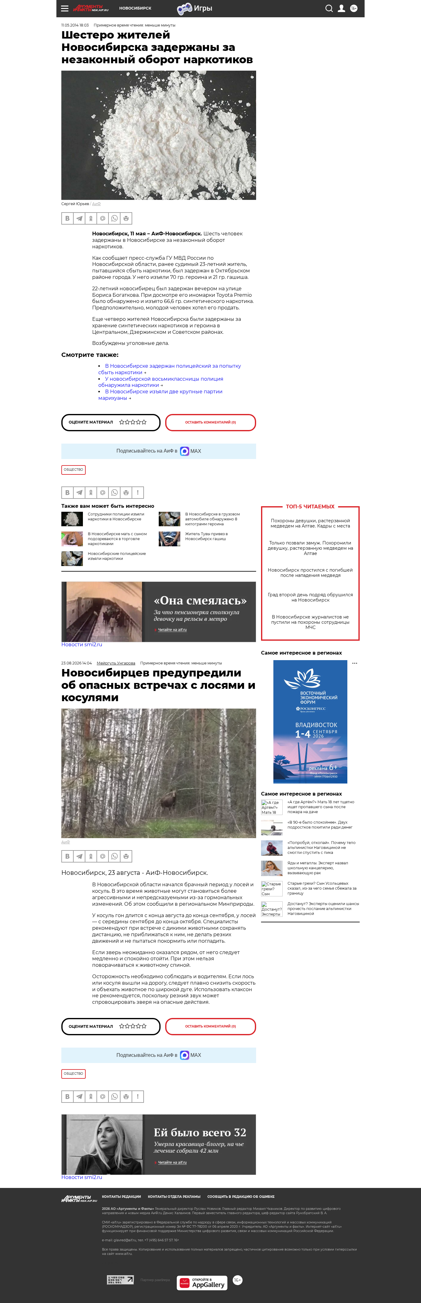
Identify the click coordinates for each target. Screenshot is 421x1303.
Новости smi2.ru (81, 644)
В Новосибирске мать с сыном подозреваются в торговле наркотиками (117, 539)
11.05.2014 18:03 (75, 25)
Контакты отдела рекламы (174, 1197)
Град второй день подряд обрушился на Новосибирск (310, 597)
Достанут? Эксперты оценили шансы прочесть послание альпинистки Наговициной (323, 908)
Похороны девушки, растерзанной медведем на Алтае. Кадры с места (310, 523)
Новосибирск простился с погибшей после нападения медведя (310, 573)
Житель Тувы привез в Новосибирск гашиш (206, 536)
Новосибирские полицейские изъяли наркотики (117, 556)
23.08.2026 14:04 (76, 663)
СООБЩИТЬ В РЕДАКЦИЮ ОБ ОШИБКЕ (241, 1197)
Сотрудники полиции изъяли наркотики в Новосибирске (116, 516)
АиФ (96, 203)
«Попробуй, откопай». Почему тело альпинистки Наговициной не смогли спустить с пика (322, 847)
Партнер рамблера (155, 1280)
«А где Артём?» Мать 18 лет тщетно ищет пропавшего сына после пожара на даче (321, 807)
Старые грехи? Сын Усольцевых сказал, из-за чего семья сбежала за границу (322, 888)
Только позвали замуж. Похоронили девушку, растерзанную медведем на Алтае (310, 548)
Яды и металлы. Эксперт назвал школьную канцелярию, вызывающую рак (318, 868)
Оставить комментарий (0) (210, 422)
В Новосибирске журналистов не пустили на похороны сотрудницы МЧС (310, 622)
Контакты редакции (121, 1197)
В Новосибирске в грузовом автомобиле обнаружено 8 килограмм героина (212, 519)
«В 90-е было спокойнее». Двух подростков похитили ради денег (320, 824)
